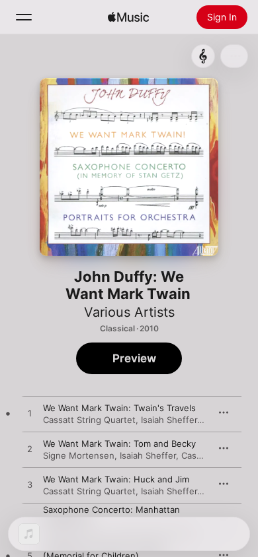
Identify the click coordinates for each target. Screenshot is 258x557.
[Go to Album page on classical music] (203, 56)
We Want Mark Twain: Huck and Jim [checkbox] (116, 479)
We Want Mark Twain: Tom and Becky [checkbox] (119, 443)
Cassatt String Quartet (89, 419)
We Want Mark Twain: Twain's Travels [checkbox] (119, 408)
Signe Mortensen (78, 455)
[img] (128, 17)
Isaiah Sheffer (169, 419)
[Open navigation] (23, 17)
